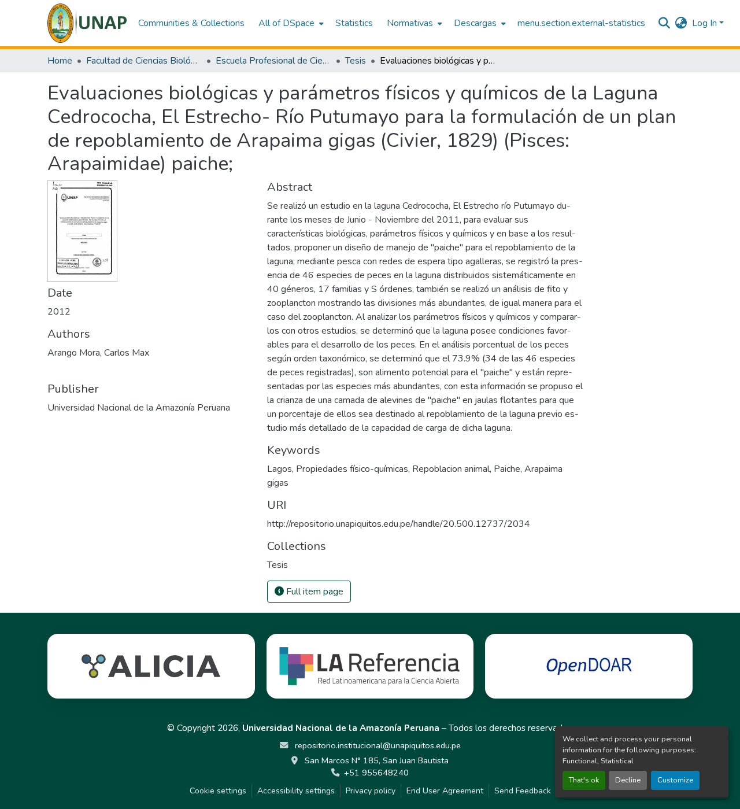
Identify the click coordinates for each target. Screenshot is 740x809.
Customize (675, 780)
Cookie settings (218, 790)
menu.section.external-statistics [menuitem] (581, 23)
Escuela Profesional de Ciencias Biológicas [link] (273, 60)
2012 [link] (59, 311)
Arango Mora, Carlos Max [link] (98, 352)
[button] (87, 23)
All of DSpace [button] (286, 23)
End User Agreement (444, 790)
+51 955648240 (376, 772)
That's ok (584, 780)
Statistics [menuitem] (354, 23)
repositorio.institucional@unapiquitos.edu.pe (377, 745)
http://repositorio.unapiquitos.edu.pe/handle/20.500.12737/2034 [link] (398, 524)
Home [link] (59, 60)
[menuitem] (290, 23)
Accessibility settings (296, 790)
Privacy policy (370, 790)
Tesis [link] (355, 60)
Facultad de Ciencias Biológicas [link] (144, 60)
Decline (628, 780)
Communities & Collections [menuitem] (191, 23)
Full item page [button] (313, 591)
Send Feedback (522, 790)
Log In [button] (705, 23)
